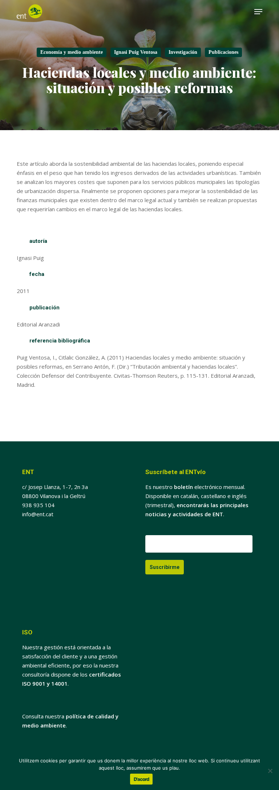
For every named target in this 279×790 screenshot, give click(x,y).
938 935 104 (38, 505)
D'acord (141, 779)
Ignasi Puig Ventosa (135, 52)
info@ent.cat (37, 514)
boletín (183, 486)
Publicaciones (223, 52)
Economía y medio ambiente (71, 52)
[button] (258, 11)
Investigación (183, 52)
